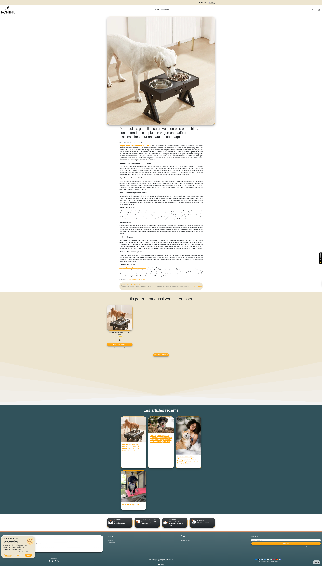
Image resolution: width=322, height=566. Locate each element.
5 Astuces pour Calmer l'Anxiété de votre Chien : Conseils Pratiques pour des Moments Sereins (187, 460)
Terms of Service (185, 540)
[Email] (202, 2)
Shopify (164, 560)
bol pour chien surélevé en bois (136, 279)
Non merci (8, 555)
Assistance (165, 10)
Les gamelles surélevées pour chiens (132, 268)
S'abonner (286, 543)
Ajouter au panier (119, 344)
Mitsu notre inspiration (133, 284)
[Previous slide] (107, 318)
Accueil (156, 10)
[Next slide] (214, 318)
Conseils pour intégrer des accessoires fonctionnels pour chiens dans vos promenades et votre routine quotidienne (161, 439)
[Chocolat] (120, 340)
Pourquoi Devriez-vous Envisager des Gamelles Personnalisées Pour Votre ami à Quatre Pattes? (132, 447)
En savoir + (18, 555)
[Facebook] (196, 2)
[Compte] (312, 9)
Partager (198, 286)
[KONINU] (8, 9)
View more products (161, 355)
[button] (309, 9)
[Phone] (205, 2)
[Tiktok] (199, 2)
